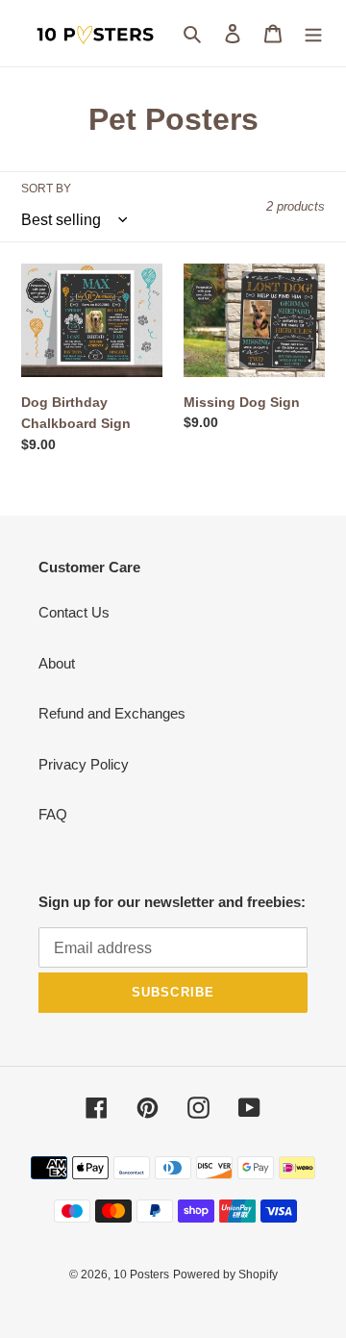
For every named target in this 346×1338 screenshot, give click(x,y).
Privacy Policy (83, 764)
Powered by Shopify (225, 1274)
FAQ (52, 814)
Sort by (46, 188)
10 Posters (141, 1274)
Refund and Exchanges (111, 713)
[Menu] (313, 33)
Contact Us (74, 612)
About (56, 663)
